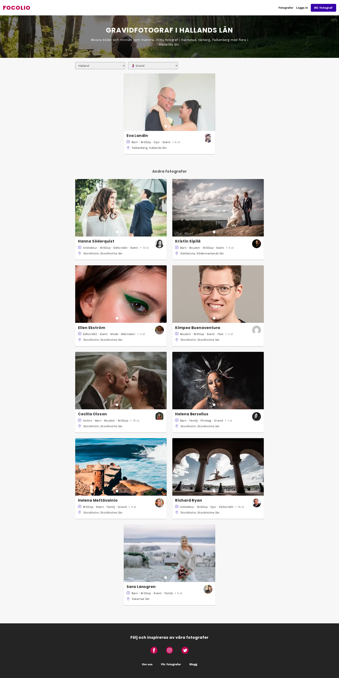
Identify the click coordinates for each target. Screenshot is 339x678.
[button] (169, 102)
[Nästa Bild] (212, 102)
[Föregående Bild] (126, 102)
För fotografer (171, 664)
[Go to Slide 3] (173, 126)
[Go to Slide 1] (165, 126)
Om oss (147, 664)
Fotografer (285, 7)
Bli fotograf (323, 7)
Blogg (193, 664)
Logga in (302, 7)
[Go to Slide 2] (169, 126)
